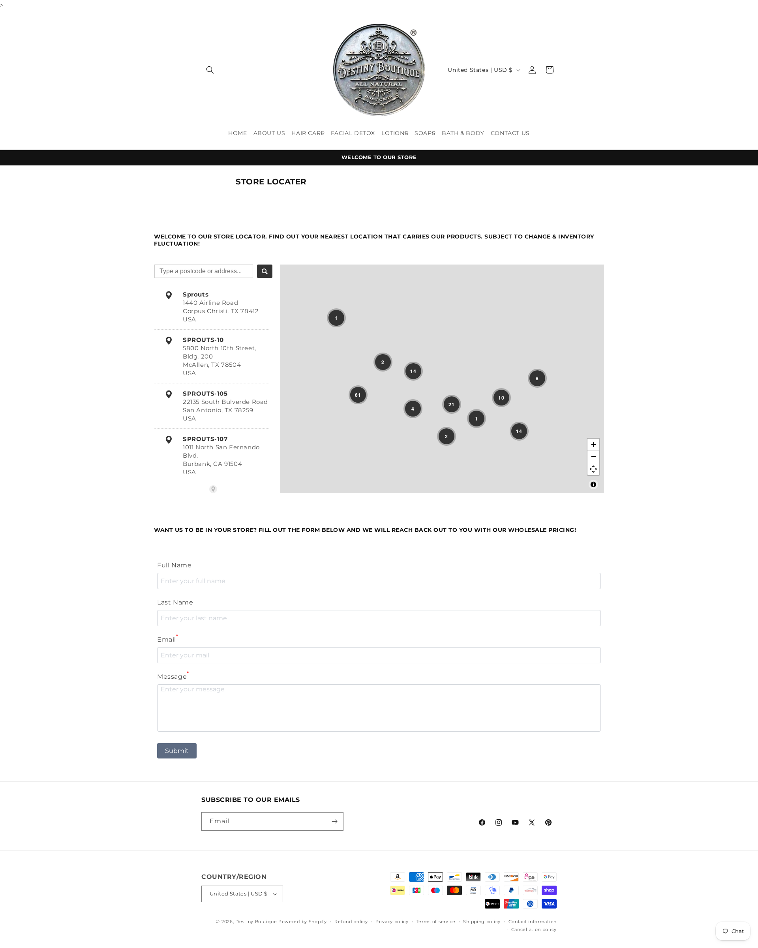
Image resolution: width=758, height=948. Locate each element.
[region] (442, 379)
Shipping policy (482, 921)
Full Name (174, 565)
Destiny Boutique (256, 921)
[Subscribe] (334, 821)
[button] (210, 70)
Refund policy (351, 921)
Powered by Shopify (302, 921)
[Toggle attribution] (593, 484)
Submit (177, 751)
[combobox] (203, 271)
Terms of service (436, 921)
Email (167, 638)
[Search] (264, 271)
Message (173, 675)
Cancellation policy (534, 929)
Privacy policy (392, 921)
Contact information (532, 921)
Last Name (175, 602)
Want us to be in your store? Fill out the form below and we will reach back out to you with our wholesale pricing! (365, 529)
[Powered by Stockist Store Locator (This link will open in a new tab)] (213, 489)
